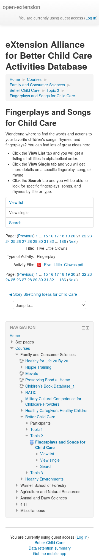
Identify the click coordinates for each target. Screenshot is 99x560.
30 (40, 241)
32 (52, 241)
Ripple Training (38, 367)
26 (18, 241)
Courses (22, 348)
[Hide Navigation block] (83, 327)
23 (89, 235)
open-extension (21, 7)
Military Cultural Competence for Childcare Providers (53, 401)
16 (51, 235)
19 (67, 235)
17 (56, 235)
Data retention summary (50, 548)
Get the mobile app (49, 553)
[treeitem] (49, 335)
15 (45, 235)
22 (84, 235)
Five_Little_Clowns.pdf (63, 264)
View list (16, 202)
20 (73, 235)
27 (24, 241)
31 (46, 241)
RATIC (31, 392)
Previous (25, 235)
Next (72, 241)
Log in (91, 18)
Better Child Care (40, 416)
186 (62, 241)
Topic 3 (36, 472)
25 (13, 241)
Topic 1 (36, 429)
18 (62, 235)
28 (30, 241)
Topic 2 (36, 435)
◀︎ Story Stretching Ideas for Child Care (43, 294)
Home (15, 335)
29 (35, 241)
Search (15, 222)
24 (8, 241)
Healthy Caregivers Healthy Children (57, 410)
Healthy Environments (44, 479)
